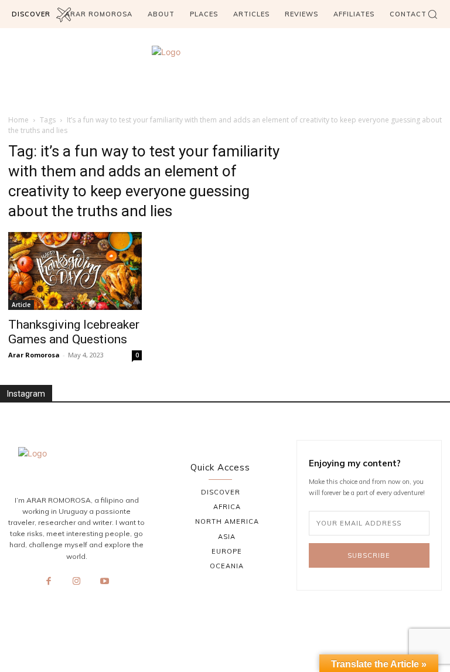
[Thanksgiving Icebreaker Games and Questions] (75, 271)
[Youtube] (104, 582)
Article (21, 305)
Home (18, 120)
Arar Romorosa (34, 354)
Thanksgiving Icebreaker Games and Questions (73, 332)
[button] (432, 14)
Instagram (26, 393)
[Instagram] (77, 582)
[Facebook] (49, 582)
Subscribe (368, 555)
